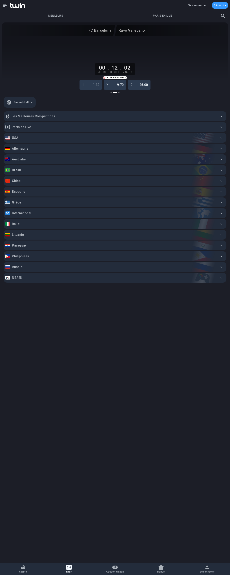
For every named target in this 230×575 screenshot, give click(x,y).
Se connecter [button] (197, 5)
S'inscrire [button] (220, 5)
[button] (5, 5)
